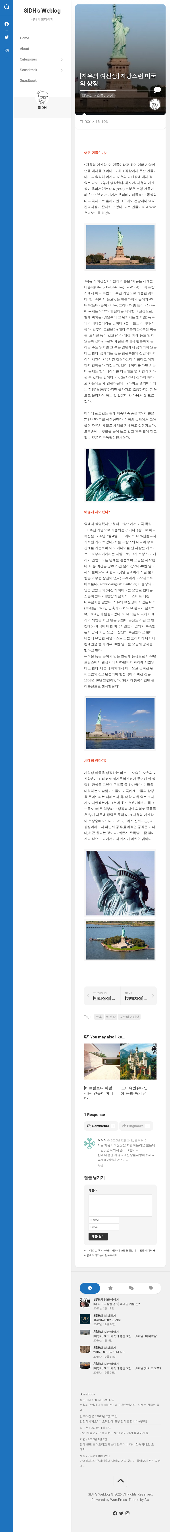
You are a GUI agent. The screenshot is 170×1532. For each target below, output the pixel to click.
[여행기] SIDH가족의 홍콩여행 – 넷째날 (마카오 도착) (127, 1368)
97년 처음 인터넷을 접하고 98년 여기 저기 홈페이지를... (115, 1433)
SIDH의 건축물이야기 (97, 96)
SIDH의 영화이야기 (106, 1299)
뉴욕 (99, 1017)
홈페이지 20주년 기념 (107, 1320)
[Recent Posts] (90, 1288)
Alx (147, 1500)
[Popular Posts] (110, 1288)
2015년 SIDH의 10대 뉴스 (109, 1352)
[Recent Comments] (130, 1288)
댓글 (93, 1190)
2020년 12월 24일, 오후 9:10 (128, 1140)
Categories (28, 59)
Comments (103, 1126)
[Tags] (151, 1288)
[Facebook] (6, 24)
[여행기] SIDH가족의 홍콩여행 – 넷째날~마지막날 (125, 1336)
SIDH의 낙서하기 (104, 1315)
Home (24, 38)
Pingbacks (138, 1126)
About (24, 49)
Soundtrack (28, 70)
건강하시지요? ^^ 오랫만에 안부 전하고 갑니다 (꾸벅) (113, 1421)
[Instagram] (6, 50)
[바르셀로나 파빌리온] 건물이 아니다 (98, 1093)
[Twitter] (6, 37)
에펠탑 (111, 1017)
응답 (100, 1165)
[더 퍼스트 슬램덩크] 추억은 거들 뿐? (116, 1304)
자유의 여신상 (129, 1017)
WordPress (118, 1500)
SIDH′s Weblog (42, 10)
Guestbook (28, 80)
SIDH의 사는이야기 (106, 1332)
